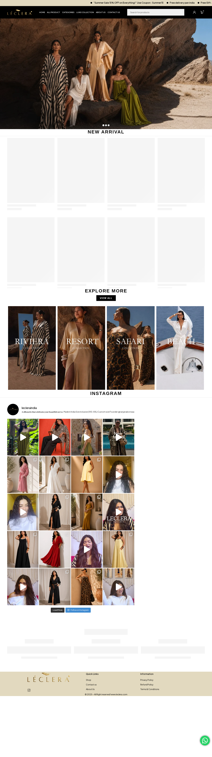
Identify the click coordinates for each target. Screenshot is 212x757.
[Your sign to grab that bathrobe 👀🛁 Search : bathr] (23, 474)
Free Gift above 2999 (145, 2)
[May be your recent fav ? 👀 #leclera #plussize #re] (54, 549)
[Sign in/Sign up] (194, 12)
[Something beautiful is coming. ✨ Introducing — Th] (86, 437)
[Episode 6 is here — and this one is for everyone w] (118, 512)
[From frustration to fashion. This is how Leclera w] (86, 549)
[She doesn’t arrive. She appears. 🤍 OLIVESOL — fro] (23, 437)
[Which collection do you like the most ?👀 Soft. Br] (118, 586)
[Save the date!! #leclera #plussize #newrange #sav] (118, 437)
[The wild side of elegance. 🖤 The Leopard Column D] (86, 586)
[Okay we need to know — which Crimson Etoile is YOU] (86, 474)
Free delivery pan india (115, 2)
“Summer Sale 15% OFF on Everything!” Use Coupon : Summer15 (61, 2)
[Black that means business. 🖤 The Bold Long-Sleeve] (54, 586)
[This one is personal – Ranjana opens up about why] (23, 586)
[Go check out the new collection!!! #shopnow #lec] (54, 437)
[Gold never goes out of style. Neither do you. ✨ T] (86, 512)
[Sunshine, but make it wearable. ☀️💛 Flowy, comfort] (118, 549)
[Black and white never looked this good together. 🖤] (23, 549)
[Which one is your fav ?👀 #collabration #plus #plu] (54, 512)
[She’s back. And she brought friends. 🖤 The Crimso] (118, 474)
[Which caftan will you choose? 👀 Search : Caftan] (54, 474)
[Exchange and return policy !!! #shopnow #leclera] (23, 512)
